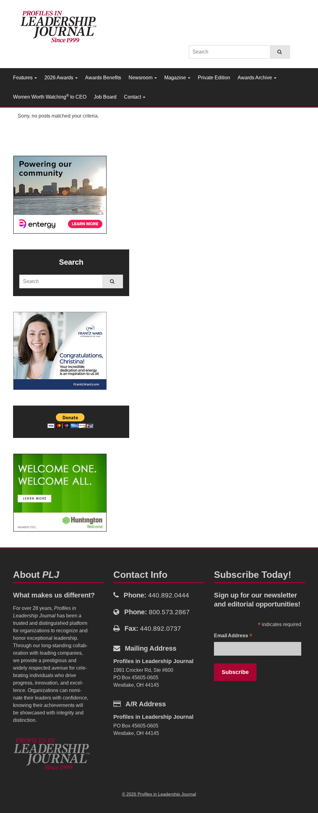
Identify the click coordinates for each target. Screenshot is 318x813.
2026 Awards (59, 77)
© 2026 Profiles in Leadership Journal (159, 794)
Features (23, 77)
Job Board (105, 97)
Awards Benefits (103, 77)
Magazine (175, 77)
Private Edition (214, 77)
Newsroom (141, 77)
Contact (133, 97)
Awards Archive (255, 77)
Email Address (233, 636)
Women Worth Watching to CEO (49, 96)
